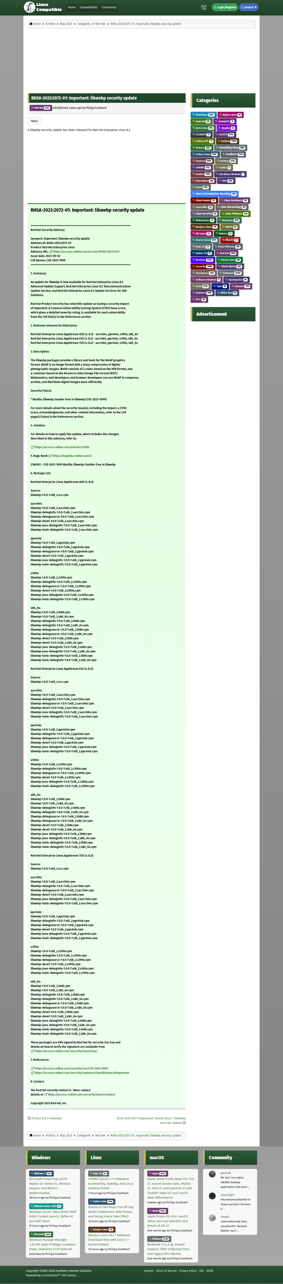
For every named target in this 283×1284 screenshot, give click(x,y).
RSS (201, 1271)
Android (202, 121)
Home (71, 7)
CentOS (225, 134)
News (34, 121)
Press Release (228, 246)
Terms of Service (166, 1271)
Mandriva (230, 220)
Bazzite (227, 128)
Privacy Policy (188, 1271)
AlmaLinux (204, 114)
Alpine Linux (231, 114)
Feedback (234, 154)
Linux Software (236, 213)
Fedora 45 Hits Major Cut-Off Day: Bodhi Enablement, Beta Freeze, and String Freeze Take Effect (111, 1211)
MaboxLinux (204, 220)
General (203, 160)
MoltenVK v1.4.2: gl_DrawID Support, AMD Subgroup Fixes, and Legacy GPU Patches (168, 1249)
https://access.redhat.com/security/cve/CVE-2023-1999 (71, 1068)
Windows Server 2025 (47, 1206)
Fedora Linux (205, 154)
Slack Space (231, 266)
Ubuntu (241, 286)
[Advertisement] (141, 60)
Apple (158, 1173)
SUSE (201, 286)
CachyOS (202, 134)
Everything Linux (231, 147)
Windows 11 (42, 1173)
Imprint (149, 1271)
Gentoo (227, 160)
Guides (224, 167)
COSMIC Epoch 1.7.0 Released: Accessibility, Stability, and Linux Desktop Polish (110, 1183)
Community (109, 7)
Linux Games (205, 200)
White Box (228, 292)
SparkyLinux (237, 279)
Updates (203, 292)
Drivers (202, 147)
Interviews (204, 180)
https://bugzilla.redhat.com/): (72, 456)
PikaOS (231, 239)
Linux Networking (232, 207)
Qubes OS (203, 253)
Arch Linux (204, 128)
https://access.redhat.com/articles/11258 (62, 447)
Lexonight (227, 1195)
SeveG (225, 1217)
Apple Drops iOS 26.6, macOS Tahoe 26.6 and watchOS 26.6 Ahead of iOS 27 (167, 1221)
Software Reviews (207, 279)
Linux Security (205, 213)
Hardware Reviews (231, 174)
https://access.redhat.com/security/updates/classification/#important (82, 1073)
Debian (228, 141)
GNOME (202, 167)
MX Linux (202, 233)
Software (231, 273)
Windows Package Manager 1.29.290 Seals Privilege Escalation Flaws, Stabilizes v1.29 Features (52, 1244)
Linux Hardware (235, 200)
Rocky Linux (230, 259)
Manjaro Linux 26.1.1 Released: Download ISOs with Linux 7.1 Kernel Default (109, 1239)
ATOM (209, 1271)
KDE (227, 180)
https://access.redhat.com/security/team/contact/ (82, 1094)
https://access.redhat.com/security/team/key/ (66, 1051)
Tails (221, 286)
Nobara (224, 233)
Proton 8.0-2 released (46, 1118)
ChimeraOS (203, 141)
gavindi (226, 1173)
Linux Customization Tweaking (215, 193)
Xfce (200, 299)
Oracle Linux (205, 239)
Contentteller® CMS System (59, 1275)
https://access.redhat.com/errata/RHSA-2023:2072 (86, 251)
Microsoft (42, 1234)
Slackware (204, 273)
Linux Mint (203, 207)
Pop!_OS (202, 246)
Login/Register (226, 7)
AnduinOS (225, 121)
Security (203, 266)
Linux (201, 187)
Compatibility (88, 7)
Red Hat (41, 107)
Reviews (203, 259)
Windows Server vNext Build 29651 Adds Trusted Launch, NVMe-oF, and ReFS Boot (53, 1216)
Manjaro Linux (205, 226)
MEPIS (230, 226)
